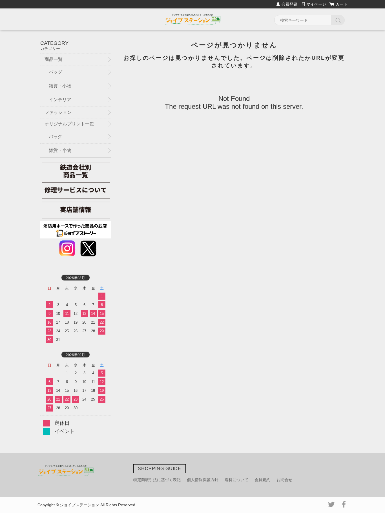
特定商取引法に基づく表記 (157, 479)
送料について (236, 479)
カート (342, 4)
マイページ (316, 4)
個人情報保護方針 (202, 479)
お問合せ (284, 479)
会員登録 (289, 4)
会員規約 (262, 479)
